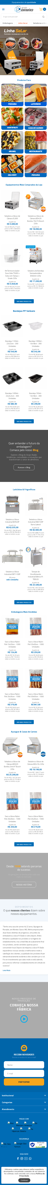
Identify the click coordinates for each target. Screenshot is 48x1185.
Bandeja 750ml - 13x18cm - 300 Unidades (35, 396)
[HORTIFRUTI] (12, 118)
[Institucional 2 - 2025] (24, 50)
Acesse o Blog (24, 467)
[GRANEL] (12, 142)
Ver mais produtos (24, 301)
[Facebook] (18, 1158)
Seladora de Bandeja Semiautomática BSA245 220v (36, 273)
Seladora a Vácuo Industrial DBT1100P (12, 572)
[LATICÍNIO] (36, 95)
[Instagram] (21, 1158)
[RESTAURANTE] (36, 142)
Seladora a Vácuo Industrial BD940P (12, 520)
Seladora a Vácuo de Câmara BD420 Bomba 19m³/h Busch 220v (35, 220)
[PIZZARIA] (12, 95)
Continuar (24, 1180)
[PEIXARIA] (36, 166)
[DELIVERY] (12, 166)
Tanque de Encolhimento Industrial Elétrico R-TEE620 (35, 575)
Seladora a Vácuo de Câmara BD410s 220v (35, 762)
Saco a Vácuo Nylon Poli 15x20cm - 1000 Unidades (12, 644)
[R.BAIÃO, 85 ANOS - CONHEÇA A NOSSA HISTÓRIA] (24, 1019)
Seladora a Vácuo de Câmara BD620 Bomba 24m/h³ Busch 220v (12, 765)
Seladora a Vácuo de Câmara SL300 (12, 217)
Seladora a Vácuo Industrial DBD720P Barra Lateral (35, 522)
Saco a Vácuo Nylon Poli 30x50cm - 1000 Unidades (36, 696)
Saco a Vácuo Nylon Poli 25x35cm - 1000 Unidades (12, 696)
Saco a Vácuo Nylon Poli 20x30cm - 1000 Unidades (36, 644)
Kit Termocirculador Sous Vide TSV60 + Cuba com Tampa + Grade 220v (12, 274)
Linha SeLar (23, 23)
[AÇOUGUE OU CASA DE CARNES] (36, 118)
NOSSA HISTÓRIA (24, 884)
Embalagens (8, 23)
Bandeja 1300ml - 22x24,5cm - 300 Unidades (12, 396)
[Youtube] (26, 1158)
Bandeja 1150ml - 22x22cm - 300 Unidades (12, 343)
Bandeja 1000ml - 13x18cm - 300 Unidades (36, 343)
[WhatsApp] (30, 1158)
